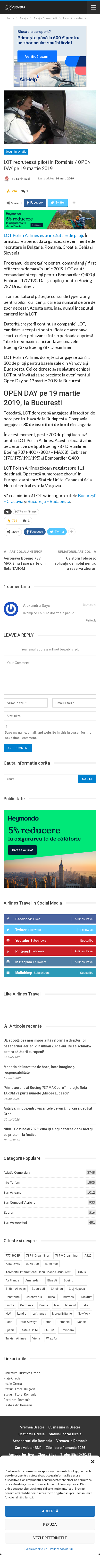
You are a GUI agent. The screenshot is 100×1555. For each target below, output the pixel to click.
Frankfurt (86, 1297)
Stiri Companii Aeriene (19, 1202)
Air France (12, 1280)
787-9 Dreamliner (66, 1255)
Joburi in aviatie (15, 151)
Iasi (56, 1305)
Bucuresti (38, 1288)
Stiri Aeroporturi (15, 1222)
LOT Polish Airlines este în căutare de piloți (43, 235)
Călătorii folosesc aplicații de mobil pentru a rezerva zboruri (75, 563)
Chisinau (57, 1288)
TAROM (49, 1330)
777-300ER (13, 1255)
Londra (21, 1313)
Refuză (50, 1524)
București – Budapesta (48, 501)
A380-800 (51, 1264)
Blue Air (52, 1280)
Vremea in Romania (72, 1441)
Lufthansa (39, 1313)
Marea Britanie (62, 1313)
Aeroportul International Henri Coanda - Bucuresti (38, 1272)
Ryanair (81, 1322)
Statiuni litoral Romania (20, 1394)
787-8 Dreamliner (37, 1255)
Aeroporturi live (21, 1455)
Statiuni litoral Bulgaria (19, 1389)
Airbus (81, 1272)
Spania (10, 1330)
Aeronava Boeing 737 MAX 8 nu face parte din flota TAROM (25, 563)
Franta (10, 1305)
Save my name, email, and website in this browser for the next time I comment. (48, 735)
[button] (92, 1461)
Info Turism (12, 1182)
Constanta (13, 1297)
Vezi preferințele (50, 1538)
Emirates (68, 1297)
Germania (26, 1305)
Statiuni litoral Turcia (65, 1434)
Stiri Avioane (12, 1192)
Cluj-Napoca (77, 1288)
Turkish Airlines (16, 1338)
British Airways (16, 1288)
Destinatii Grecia (31, 1434)
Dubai (52, 1297)
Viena (36, 1338)
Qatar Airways (27, 1322)
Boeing (68, 1280)
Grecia (43, 1305)
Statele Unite (29, 1330)
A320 (88, 1255)
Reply (92, 620)
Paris (9, 1322)
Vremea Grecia (32, 1427)
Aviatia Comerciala (17, 1172)
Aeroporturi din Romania (32, 1441)
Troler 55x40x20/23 (75, 1455)
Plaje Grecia (12, 1378)
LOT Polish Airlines (26, 511)
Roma (47, 1322)
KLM (8, 1313)
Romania (64, 1322)
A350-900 (32, 1264)
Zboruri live (47, 1455)
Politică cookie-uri (36, 1549)
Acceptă (50, 1511)
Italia (85, 1305)
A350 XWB (13, 1264)
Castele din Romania (18, 1405)
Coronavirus (34, 1297)
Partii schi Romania (17, 1400)
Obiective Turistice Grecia (22, 1373)
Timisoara (67, 1330)
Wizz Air (51, 1338)
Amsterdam (33, 1280)
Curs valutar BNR (28, 1448)
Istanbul (70, 1305)
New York (84, 1313)
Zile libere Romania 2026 (65, 1448)
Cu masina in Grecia (64, 1427)
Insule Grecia (13, 1384)
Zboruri (9, 1212)
